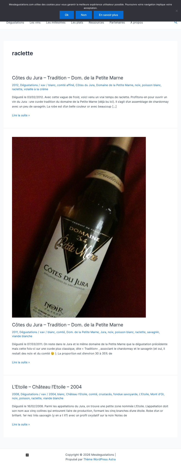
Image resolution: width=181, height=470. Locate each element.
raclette (17, 89)
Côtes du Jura (85, 85)
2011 (15, 332)
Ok (67, 15)
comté (60, 332)
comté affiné (65, 85)
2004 (52, 394)
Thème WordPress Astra (99, 459)
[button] (175, 22)
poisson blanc (151, 85)
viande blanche (22, 336)
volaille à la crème (36, 89)
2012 (15, 85)
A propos (136, 22)
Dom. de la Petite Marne (82, 332)
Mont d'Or (157, 394)
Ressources (96, 22)
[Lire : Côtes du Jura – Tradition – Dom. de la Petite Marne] (79, 227)
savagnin (153, 332)
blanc (52, 85)
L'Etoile (144, 394)
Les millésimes (55, 22)
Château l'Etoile (76, 394)
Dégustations (15, 22)
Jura (103, 332)
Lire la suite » (21, 115)
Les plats (77, 22)
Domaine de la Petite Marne (114, 85)
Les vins (35, 22)
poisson (24, 398)
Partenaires (117, 22)
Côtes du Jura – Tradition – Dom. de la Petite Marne (67, 77)
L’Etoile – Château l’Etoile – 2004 (47, 387)
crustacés (105, 394)
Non (84, 15)
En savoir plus (108, 15)
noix (138, 85)
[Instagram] (27, 455)
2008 (15, 394)
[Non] (176, 11)
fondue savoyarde (125, 394)
